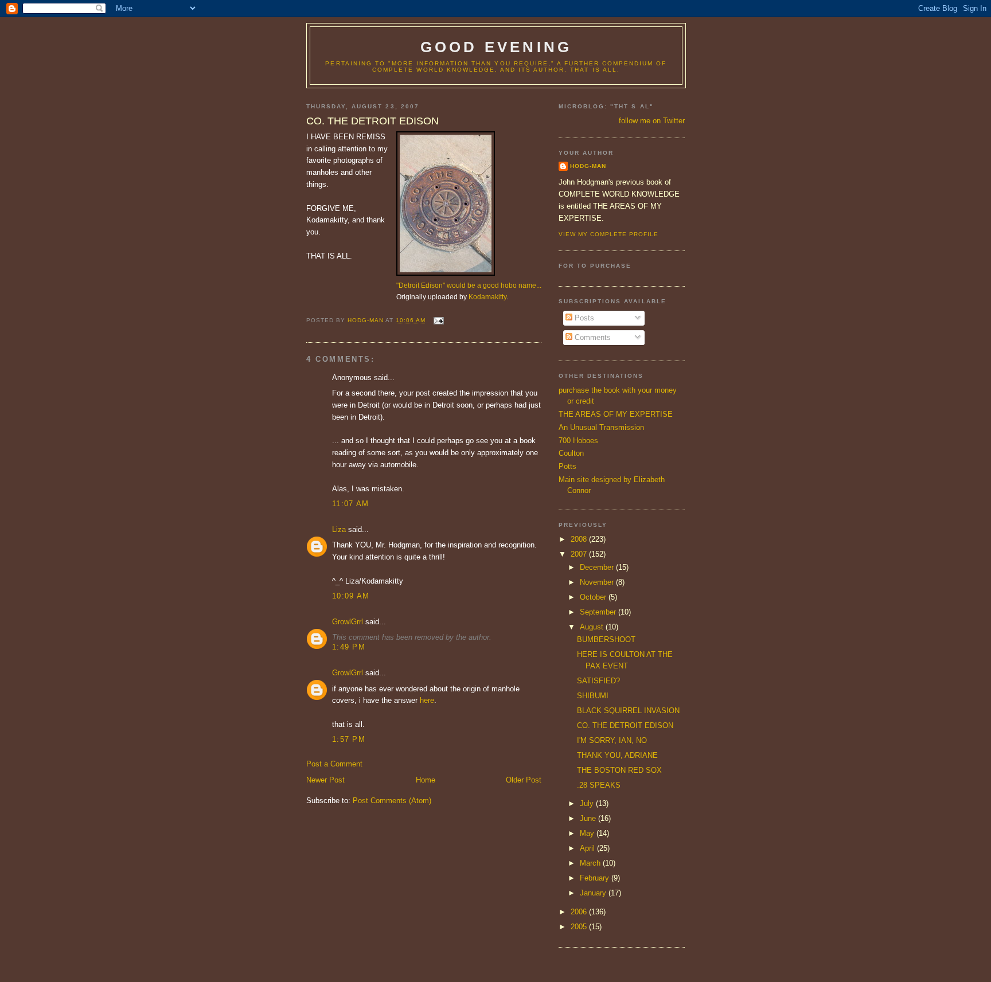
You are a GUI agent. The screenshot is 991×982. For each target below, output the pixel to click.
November (598, 582)
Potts (567, 466)
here (427, 700)
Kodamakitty (487, 296)
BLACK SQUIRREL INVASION (628, 710)
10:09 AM (350, 596)
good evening (496, 47)
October (594, 597)
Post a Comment (334, 764)
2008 (580, 539)
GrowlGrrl (347, 621)
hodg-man (588, 166)
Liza (339, 529)
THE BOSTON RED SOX (619, 770)
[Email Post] (438, 320)
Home (425, 780)
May (588, 833)
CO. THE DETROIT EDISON (625, 725)
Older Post (523, 780)
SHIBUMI (592, 695)
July (588, 803)
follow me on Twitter (652, 120)
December (598, 567)
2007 (580, 554)
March (591, 863)
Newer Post (325, 780)
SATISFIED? (598, 680)
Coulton (571, 453)
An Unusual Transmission (601, 427)
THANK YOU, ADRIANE (617, 755)
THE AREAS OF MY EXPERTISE (616, 414)
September (599, 612)
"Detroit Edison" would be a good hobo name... (468, 285)
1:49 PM (348, 647)
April (588, 848)
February (595, 878)
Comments (591, 337)
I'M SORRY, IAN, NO (612, 740)
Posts (583, 318)
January (594, 893)
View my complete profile (608, 234)
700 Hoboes (578, 440)
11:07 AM (350, 503)
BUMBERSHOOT (606, 639)
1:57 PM (348, 739)
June (589, 818)
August (593, 627)
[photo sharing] (445, 273)
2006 (580, 911)
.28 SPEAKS (599, 785)
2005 (580, 926)
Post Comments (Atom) (392, 800)
